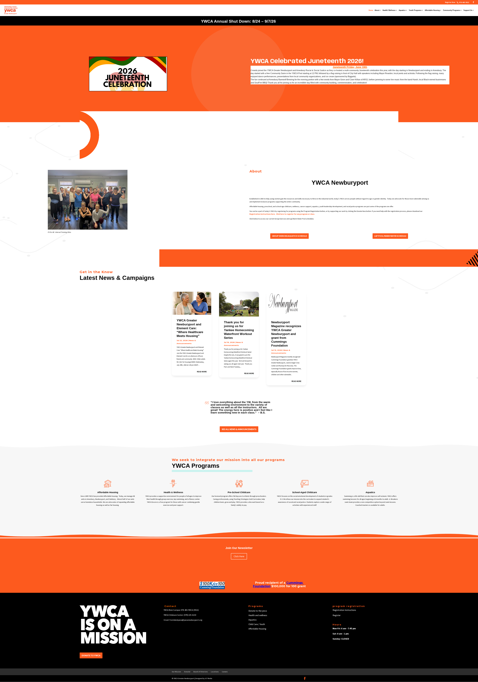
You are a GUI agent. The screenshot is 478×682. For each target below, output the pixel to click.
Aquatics (402, 10)
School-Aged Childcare (304, 492)
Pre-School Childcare (239, 492)
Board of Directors (200, 672)
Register (337, 615)
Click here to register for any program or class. (295, 214)
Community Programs (451, 10)
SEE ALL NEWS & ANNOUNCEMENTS (239, 429)
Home (371, 10)
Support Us (467, 10)
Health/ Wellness (389, 10)
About (377, 10)
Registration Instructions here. (262, 214)
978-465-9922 (464, 2)
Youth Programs (415, 10)
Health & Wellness (173, 492)
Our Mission (176, 672)
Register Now (450, 2)
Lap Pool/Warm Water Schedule (390, 236)
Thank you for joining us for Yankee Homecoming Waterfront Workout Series (239, 330)
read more (202, 372)
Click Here (239, 556)
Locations (215, 672)
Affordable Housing (432, 10)
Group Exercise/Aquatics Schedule (289, 236)
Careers (225, 672)
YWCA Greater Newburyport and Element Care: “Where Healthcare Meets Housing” (190, 328)
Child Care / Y (254, 624)
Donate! (187, 672)
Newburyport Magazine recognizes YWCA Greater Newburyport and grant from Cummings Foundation (286, 334)
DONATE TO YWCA (91, 655)
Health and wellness (257, 615)
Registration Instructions (344, 610)
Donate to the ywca (257, 610)
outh (263, 624)
